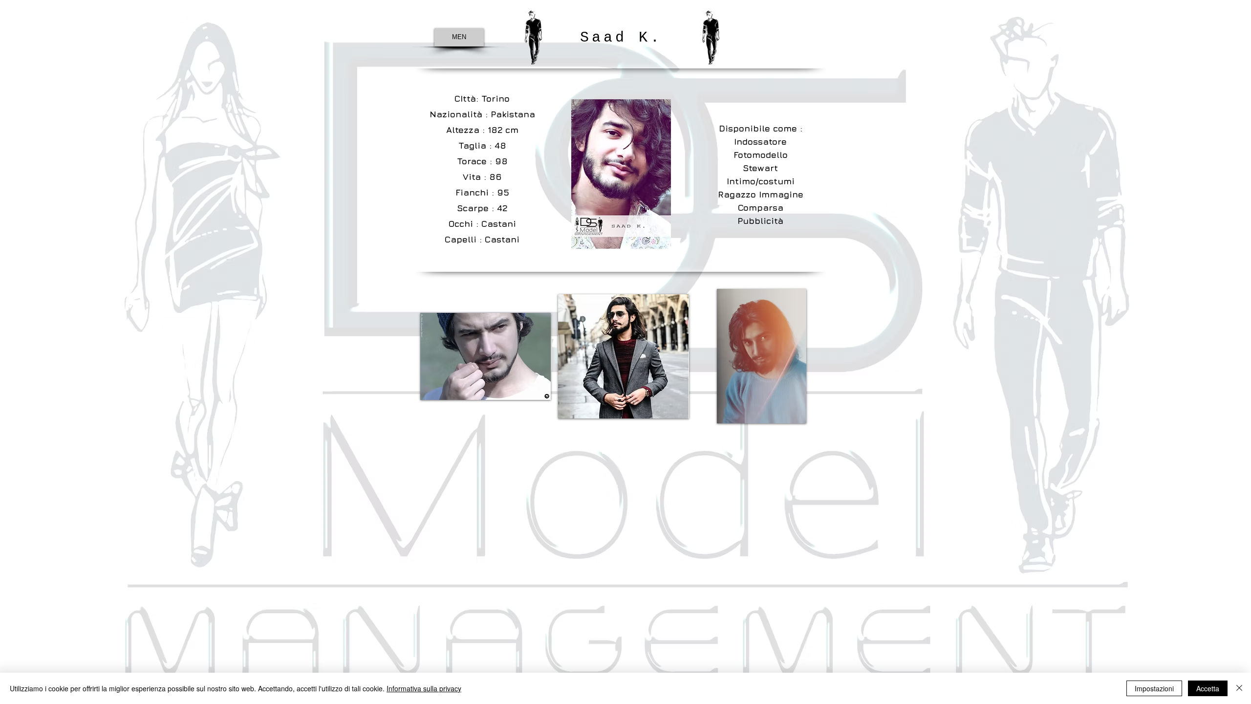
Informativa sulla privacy (424, 688)
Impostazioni (1154, 688)
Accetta (1207, 688)
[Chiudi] (1239, 688)
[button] (485, 356)
